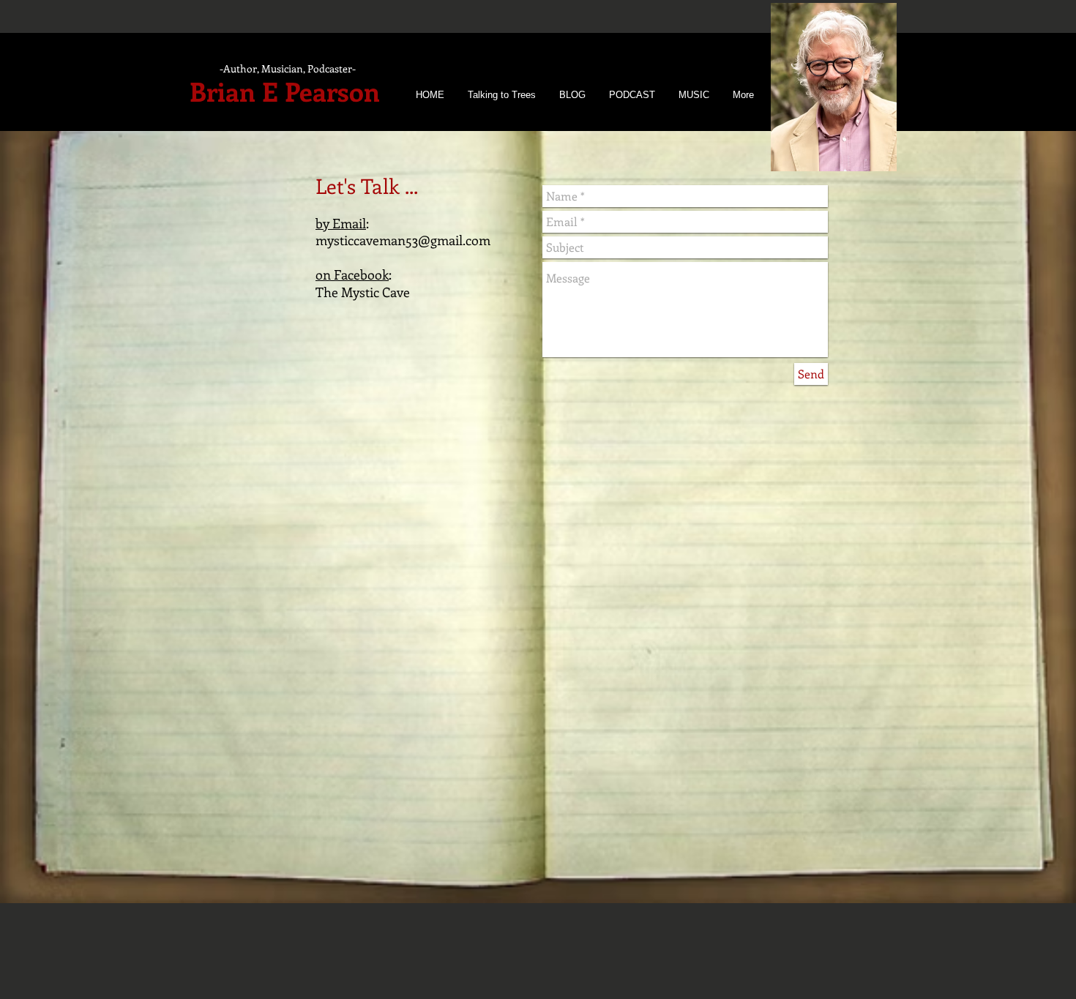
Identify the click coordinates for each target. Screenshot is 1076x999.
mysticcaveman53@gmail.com (402, 240)
